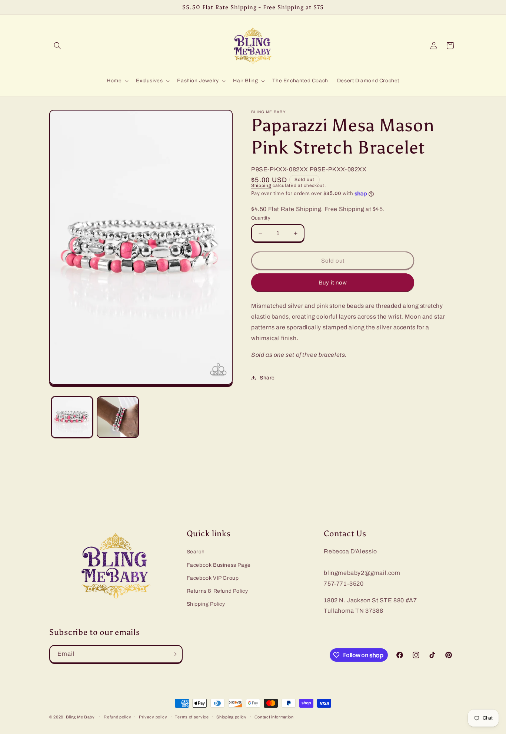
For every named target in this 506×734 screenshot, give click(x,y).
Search (196, 551)
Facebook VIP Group (213, 577)
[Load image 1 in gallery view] (72, 417)
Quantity (260, 218)
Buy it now (333, 283)
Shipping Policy (206, 604)
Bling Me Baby (80, 717)
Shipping (261, 185)
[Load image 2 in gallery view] (118, 417)
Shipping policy (231, 717)
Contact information (274, 717)
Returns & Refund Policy (217, 590)
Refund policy (117, 717)
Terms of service (192, 717)
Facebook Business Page (219, 564)
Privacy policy (153, 717)
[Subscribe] (174, 654)
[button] (57, 45)
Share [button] (267, 378)
